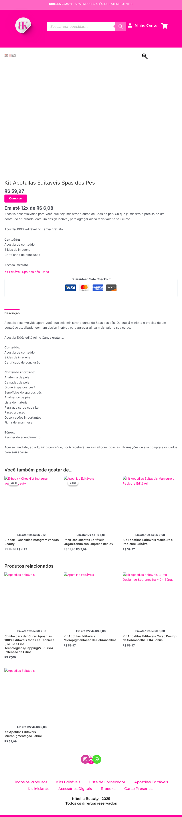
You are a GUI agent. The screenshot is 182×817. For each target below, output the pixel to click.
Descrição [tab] (12, 313)
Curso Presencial (139, 789)
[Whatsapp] (96, 759)
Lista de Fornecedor (107, 782)
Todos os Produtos (30, 782)
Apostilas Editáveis (151, 782)
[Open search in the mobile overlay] (86, 26)
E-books (108, 789)
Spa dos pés (31, 272)
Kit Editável (12, 272)
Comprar (15, 198)
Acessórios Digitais (75, 789)
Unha (45, 272)
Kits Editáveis (68, 782)
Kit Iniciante (38, 789)
